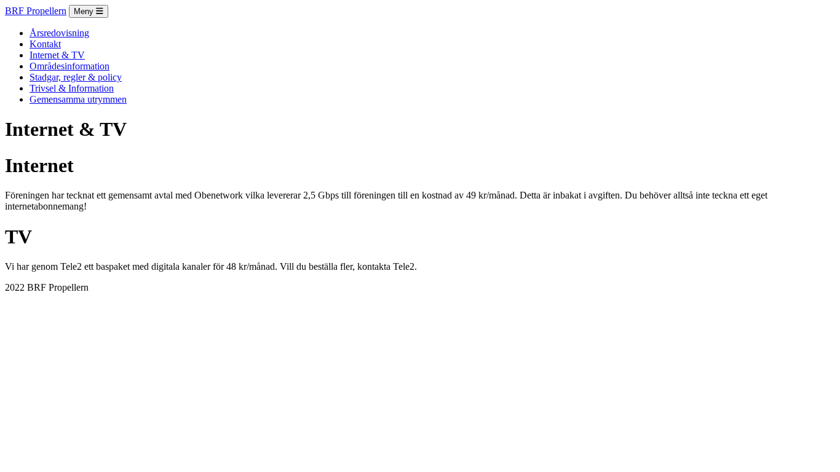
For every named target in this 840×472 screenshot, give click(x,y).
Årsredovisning (59, 33)
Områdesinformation (69, 66)
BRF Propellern (35, 11)
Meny (85, 11)
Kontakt (45, 44)
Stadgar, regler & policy (76, 77)
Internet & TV (57, 55)
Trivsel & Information (72, 88)
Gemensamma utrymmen (78, 99)
